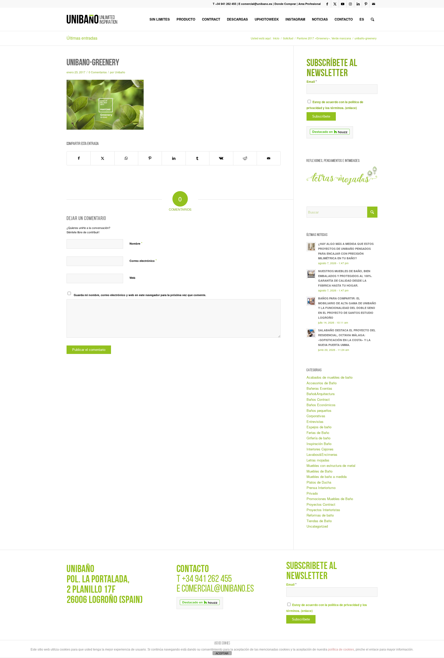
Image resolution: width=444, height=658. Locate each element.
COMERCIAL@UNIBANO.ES (218, 589)
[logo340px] (92, 19)
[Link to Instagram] (350, 4)
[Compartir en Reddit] (245, 158)
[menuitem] (159, 19)
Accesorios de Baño (322, 382)
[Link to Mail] (373, 4)
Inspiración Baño (319, 443)
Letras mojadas (318, 460)
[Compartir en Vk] (221, 158)
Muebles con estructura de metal (331, 465)
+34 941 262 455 (207, 579)
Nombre (136, 243)
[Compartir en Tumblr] (197, 158)
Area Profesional (309, 4)
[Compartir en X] (102, 158)
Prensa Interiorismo (321, 487)
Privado (312, 493)
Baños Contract (318, 399)
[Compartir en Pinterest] (150, 158)
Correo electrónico (143, 260)
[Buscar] (372, 19)
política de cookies (341, 649)
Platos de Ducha (319, 482)
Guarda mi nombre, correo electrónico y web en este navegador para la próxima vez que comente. (140, 295)
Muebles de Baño (319, 471)
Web (132, 278)
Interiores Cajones (320, 449)
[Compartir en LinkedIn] (173, 158)
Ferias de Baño (318, 432)
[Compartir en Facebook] (78, 158)
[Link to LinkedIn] (358, 4)
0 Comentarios (98, 72)
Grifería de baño (318, 437)
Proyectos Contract (321, 504)
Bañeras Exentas (319, 388)
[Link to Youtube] (342, 4)
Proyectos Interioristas (323, 509)
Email (312, 81)
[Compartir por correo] (268, 158)
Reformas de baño (320, 515)
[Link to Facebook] (327, 4)
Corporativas (316, 415)
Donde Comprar (285, 4)
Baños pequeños (319, 410)
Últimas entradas (82, 38)
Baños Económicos (321, 404)
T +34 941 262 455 (224, 4)
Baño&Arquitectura (321, 393)
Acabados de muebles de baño (330, 377)
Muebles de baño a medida (327, 476)
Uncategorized (317, 526)
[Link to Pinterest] (365, 4)
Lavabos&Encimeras (322, 454)
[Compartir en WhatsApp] (126, 158)
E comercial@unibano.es (255, 4)
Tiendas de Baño (319, 520)
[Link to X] (335, 4)
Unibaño (120, 72)
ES (361, 19)
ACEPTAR (222, 653)
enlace (351, 108)
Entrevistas (315, 421)
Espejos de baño (319, 426)
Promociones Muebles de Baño (330, 498)
